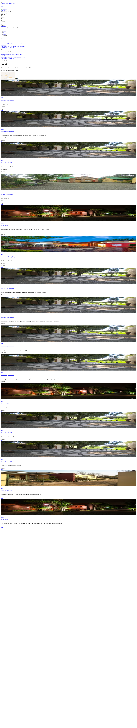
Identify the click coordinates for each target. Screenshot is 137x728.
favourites (17, 43)
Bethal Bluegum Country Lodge (8, 256)
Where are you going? (6, 11)
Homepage (3, 43)
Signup (2, 47)
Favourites (3, 7)
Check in (3, 14)
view (2, 110)
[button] (68, 29)
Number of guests (5, 23)
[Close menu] (1, 38)
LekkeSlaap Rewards (5, 46)
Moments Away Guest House (7, 100)
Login (21, 43)
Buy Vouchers (13, 46)
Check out (3, 18)
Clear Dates (3, 26)
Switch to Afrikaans (10, 43)
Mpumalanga (6, 32)
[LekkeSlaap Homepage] (4, 9)
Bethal (4, 34)
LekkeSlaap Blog (21, 46)
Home (4, 31)
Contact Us (11, 47)
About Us (6, 47)
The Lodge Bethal (5, 225)
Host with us (3, 45)
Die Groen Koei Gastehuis (7, 194)
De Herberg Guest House (6, 490)
